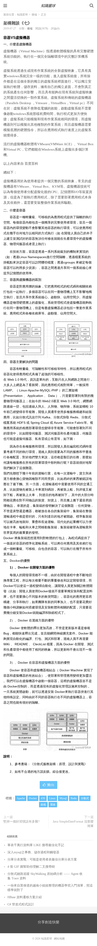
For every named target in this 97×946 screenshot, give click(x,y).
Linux (52, 798)
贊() (50, 785)
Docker (33, 798)
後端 (34, 14)
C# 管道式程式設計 (20, 904)
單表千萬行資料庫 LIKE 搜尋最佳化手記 (35, 845)
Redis (74, 798)
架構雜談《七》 (17, 23)
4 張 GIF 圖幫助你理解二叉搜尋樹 (31, 866)
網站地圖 (59, 938)
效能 (43, 804)
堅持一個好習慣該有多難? (21, 821)
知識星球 (48, 5)
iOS (43, 798)
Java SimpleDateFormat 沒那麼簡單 (73, 824)
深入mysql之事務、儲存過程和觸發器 (33, 852)
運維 (52, 804)
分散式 (85, 798)
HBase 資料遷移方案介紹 (24, 897)
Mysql (63, 798)
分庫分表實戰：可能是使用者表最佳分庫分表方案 (42, 859)
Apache (21, 798)
